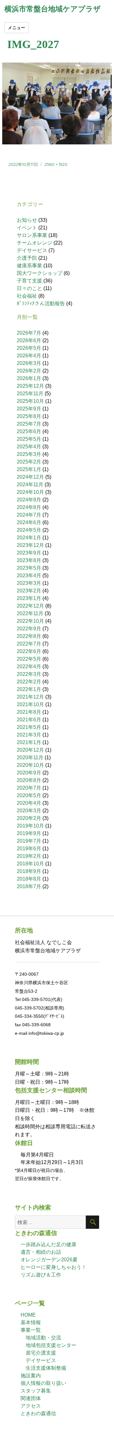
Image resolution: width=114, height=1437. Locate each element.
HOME (28, 1315)
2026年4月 (29, 355)
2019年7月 (29, 841)
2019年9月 (29, 833)
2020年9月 (29, 772)
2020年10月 (30, 765)
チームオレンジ (34, 243)
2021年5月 (29, 727)
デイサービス (32, 250)
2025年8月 (29, 416)
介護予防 (27, 258)
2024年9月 (29, 499)
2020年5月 (29, 795)
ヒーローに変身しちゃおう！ (53, 1267)
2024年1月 (29, 537)
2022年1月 (29, 689)
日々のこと (29, 288)
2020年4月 (29, 803)
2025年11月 (30, 393)
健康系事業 (29, 265)
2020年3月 (29, 810)
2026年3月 (29, 363)
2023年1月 (29, 598)
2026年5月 (29, 348)
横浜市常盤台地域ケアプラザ (52, 8)
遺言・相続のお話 (41, 1252)
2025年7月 (29, 424)
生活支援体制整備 (46, 1368)
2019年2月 (29, 856)
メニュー (16, 27)
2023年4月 (29, 575)
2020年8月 (29, 780)
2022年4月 (29, 666)
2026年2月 (29, 370)
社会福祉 (27, 296)
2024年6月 (29, 522)
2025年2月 (29, 461)
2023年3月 (29, 583)
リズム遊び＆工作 (41, 1274)
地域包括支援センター (51, 1345)
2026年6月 (29, 340)
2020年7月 (29, 788)
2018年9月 (29, 871)
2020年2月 (29, 818)
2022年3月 (29, 674)
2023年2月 (29, 590)
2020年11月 (30, 757)
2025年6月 (29, 431)
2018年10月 (30, 863)
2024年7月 (29, 515)
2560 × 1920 (56, 164)
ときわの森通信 (38, 1413)
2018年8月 (29, 879)
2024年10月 (30, 492)
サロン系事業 (32, 235)
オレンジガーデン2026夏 (49, 1259)
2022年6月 (29, 651)
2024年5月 (29, 530)
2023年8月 (29, 560)
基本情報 (31, 1322)
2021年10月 (30, 704)
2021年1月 (29, 742)
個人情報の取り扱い (43, 1383)
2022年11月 (30, 613)
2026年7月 (29, 333)
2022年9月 (29, 628)
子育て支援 (29, 280)
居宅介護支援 (41, 1352)
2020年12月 (30, 750)
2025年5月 (29, 439)
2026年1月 (29, 378)
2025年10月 (30, 401)
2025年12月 (30, 386)
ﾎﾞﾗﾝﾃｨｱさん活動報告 (41, 303)
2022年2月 (29, 681)
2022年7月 (29, 643)
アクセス (31, 1406)
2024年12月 (30, 477)
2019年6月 (29, 848)
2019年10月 (30, 825)
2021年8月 (29, 712)
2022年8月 (29, 636)
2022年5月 (29, 659)
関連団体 (31, 1398)
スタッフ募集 (36, 1390)
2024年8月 (29, 507)
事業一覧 (31, 1330)
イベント (27, 227)
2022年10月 (30, 621)
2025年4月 (29, 446)
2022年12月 (30, 606)
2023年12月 (30, 545)
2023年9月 (29, 552)
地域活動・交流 (43, 1337)
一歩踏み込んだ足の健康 (48, 1244)
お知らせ (27, 220)
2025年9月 (29, 408)
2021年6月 (29, 719)
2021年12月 (30, 697)
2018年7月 (29, 886)
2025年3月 (29, 454)
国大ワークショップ (39, 273)
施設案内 (31, 1375)
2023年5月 (29, 568)
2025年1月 (29, 469)
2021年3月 (29, 734)
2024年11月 (30, 484)
